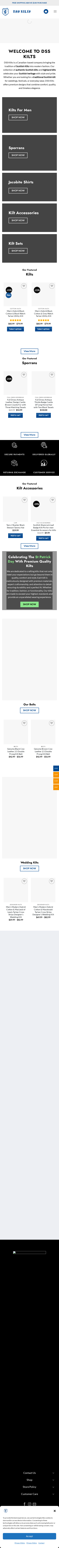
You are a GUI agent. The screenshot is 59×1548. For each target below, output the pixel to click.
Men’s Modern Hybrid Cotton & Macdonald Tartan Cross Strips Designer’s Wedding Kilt (43, 911)
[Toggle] (53, 1473)
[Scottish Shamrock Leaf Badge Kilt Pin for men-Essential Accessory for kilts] (43, 509)
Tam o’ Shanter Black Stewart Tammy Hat (15, 526)
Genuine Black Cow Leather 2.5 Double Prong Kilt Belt (15, 751)
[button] (54, 1510)
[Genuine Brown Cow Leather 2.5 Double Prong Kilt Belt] (43, 732)
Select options (15, 329)
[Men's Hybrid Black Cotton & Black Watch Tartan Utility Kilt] (15, 294)
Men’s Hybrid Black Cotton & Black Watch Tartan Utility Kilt (15, 313)
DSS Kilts (49, 80)
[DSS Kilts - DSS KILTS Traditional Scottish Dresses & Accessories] (24, 11)
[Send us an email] (34, 1504)
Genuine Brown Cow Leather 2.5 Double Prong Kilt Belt (43, 751)
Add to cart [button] (15, 415)
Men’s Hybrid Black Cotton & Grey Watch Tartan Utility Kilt (43, 313)
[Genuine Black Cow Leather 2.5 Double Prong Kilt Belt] (16, 732)
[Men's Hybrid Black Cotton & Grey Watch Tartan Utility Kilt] (43, 294)
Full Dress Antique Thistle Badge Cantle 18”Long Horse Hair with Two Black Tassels (44, 403)
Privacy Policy (20, 1543)
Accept (29, 1536)
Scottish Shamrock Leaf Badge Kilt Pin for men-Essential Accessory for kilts (43, 527)
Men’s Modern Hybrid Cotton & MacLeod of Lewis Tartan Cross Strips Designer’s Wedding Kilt (16, 912)
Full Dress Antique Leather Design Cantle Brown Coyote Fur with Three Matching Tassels (15, 403)
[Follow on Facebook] (24, 1504)
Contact (41, 1543)
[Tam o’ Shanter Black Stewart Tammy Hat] (15, 509)
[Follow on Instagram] (29, 1504)
